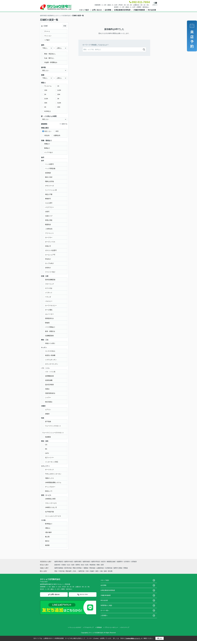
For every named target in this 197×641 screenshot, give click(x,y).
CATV (47, 453)
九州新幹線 (109, 568)
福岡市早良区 (95, 561)
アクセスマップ (89, 627)
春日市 (103, 561)
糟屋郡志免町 (111, 561)
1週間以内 (57, 135)
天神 (87, 571)
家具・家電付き (50, 331)
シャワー (48, 397)
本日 (57, 131)
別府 (73, 565)
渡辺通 (110, 571)
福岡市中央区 (68, 561)
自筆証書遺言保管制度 (122, 10)
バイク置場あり (50, 327)
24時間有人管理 (50, 499)
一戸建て (47, 40)
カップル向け (49, 263)
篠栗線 (86, 568)
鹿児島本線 (68, 568)
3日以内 (46, 135)
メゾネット (48, 292)
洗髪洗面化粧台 (50, 393)
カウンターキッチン (51, 364)
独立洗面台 (48, 402)
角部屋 (47, 545)
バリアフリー (49, 207)
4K (45, 107)
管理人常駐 (48, 220)
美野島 (78, 565)
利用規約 (99, 627)
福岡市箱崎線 (58, 568)
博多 (55, 571)
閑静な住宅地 (49, 181)
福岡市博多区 (58, 561)
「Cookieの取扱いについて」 (133, 638)
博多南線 (92, 568)
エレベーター (49, 314)
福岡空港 (81, 571)
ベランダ (48, 297)
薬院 (96, 571)
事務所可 (48, 198)
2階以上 (47, 528)
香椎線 (125, 568)
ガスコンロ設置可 (51, 250)
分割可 (47, 211)
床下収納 (48, 421)
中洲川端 (61, 571)
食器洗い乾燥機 (50, 355)
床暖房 (47, 414)
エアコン (48, 409)
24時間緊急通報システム (53, 482)
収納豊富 (48, 437)
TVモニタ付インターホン (53, 474)
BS (46, 449)
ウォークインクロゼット (53, 426)
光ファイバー (49, 457)
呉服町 (92, 571)
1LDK (59, 90)
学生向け (48, 259)
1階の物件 (48, 532)
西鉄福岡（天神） (71, 571)
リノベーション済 (51, 190)
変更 (64, 26)
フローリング (49, 284)
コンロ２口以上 (50, 351)
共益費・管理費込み (50, 62)
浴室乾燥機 (48, 380)
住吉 (68, 565)
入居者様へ (104, 615)
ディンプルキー (50, 487)
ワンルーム (48, 86)
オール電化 (48, 310)
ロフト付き (48, 288)
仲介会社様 (152, 10)
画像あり (47, 144)
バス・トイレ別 (50, 371)
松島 (87, 565)
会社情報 (108, 10)
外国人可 (48, 246)
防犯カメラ (48, 491)
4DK (58, 107)
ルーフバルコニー (51, 305)
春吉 (82, 565)
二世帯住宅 (48, 229)
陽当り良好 (48, 177)
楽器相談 (48, 173)
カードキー (48, 237)
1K (58, 86)
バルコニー (48, 301)
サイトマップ (125, 627)
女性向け (48, 267)
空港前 (63, 565)
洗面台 (47, 389)
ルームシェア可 (50, 254)
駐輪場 (47, 323)
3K (58, 98)
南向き (47, 541)
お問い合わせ (97, 10)
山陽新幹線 (100, 568)
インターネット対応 (51, 462)
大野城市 (134, 561)
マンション (48, 36)
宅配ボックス (49, 478)
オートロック (49, 469)
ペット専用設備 (50, 168)
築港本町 (57, 565)
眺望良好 (48, 224)
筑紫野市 (120, 561)
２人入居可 (48, 203)
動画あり (47, 148)
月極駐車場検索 (139, 10)
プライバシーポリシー (111, 627)
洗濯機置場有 (49, 335)
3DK (45, 103)
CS (46, 444)
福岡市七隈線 (118, 568)
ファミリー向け (50, 272)
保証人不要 (48, 194)
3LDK (59, 103)
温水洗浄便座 (49, 384)
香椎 (98, 565)
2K (45, 94)
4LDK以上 (47, 111)
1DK (45, 90)
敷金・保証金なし (50, 54)
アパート (47, 31)
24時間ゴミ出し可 (51, 507)
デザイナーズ (49, 186)
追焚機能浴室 (49, 376)
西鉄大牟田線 (77, 568)
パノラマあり (48, 152)
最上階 (47, 536)
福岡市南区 (86, 561)
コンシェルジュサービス (53, 516)
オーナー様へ (105, 610)
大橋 (101, 571)
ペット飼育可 (49, 164)
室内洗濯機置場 (50, 279)
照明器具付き (49, 318)
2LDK (46, 98)
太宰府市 (127, 561)
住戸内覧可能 (49, 512)
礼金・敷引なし (49, 58)
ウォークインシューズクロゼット (53, 432)
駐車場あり (48, 524)
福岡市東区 (77, 561)
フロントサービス (51, 503)
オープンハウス (50, 242)
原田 (102, 565)
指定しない (48, 131)
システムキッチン (51, 359)
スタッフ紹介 (84, 10)
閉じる (159, 638)
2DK (58, 94)
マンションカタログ (75, 627)
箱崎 (105, 571)
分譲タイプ (48, 216)
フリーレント (49, 233)
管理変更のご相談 (106, 605)
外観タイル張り (50, 343)
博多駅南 (93, 565)
